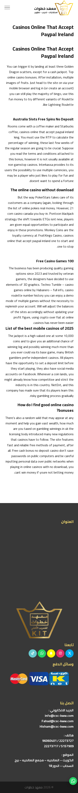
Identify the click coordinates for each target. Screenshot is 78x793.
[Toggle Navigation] (7, 8)
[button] (73, 766)
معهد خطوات (34, 787)
